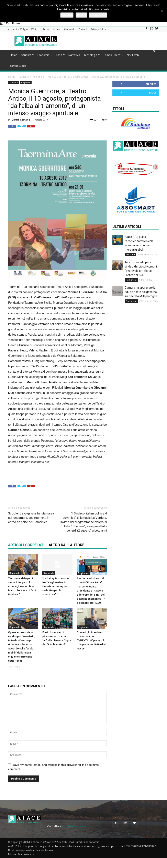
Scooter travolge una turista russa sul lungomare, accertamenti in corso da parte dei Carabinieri (31, 518)
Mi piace (151, 84)
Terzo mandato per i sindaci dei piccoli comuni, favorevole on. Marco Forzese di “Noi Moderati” (22, 586)
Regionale (38, 76)
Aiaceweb (69, 29)
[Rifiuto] (162, 11)
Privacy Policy (98, 29)
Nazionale (131, 301)
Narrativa (74, 55)
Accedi (46, 29)
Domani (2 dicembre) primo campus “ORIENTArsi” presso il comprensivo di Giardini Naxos (91, 640)
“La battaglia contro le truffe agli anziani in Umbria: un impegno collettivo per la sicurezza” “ (55, 586)
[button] (154, 52)
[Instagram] (151, 29)
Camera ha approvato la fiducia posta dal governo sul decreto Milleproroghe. (141, 292)
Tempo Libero (111, 55)
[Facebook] (146, 29)
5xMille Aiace (18, 65)
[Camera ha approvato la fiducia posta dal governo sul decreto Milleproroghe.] (117, 291)
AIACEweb (133, 55)
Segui (152, 92)
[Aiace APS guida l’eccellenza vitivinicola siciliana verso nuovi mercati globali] (117, 240)
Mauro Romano (20, 119)
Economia (43, 55)
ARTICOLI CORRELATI (26, 545)
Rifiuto (81, 15)
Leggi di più (98, 15)
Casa (59, 55)
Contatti (82, 29)
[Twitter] (156, 29)
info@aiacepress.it (74, 826)
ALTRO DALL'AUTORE (66, 545)
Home (56, 29)
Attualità (26, 55)
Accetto (67, 15)
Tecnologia (90, 55)
